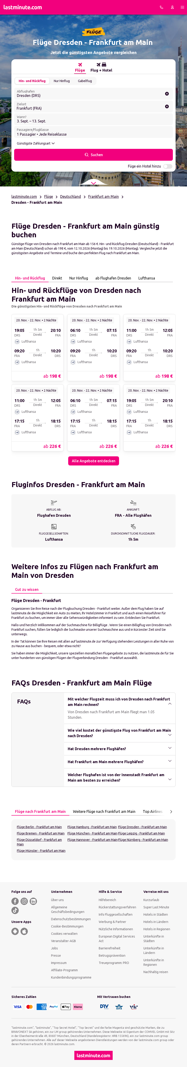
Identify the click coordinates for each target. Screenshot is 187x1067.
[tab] (80, 67)
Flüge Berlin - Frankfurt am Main (39, 827)
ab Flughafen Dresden (113, 278)
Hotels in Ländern (155, 922)
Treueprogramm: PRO (114, 963)
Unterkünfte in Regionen (153, 962)
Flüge (48, 196)
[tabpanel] (93, 373)
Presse (56, 955)
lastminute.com (24, 196)
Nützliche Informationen (116, 929)
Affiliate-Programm (64, 970)
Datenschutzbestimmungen (71, 919)
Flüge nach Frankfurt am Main (40, 811)
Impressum (59, 963)
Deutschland (70, 196)
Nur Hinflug (62, 81)
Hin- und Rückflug (32, 81)
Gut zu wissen (27, 589)
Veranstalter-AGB (63, 941)
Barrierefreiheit (109, 948)
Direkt (57, 278)
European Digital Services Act (117, 939)
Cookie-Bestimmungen (67, 926)
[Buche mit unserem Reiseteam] (161, 7)
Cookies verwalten (64, 933)
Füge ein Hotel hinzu (144, 166)
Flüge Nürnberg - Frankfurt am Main (143, 840)
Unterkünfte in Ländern (153, 950)
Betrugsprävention (112, 955)
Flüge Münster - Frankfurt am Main (41, 851)
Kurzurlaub (151, 900)
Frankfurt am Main (103, 196)
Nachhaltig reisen (155, 972)
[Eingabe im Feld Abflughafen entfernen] (167, 94)
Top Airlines (153, 811)
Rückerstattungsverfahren (117, 907)
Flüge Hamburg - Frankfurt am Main (92, 827)
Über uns (57, 900)
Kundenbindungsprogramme (71, 977)
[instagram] (24, 901)
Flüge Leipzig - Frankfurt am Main (141, 833)
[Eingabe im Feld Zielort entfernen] (167, 106)
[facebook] (15, 901)
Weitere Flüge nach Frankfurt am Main (104, 811)
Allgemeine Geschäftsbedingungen (67, 909)
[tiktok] (15, 910)
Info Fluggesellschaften (115, 914)
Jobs (54, 948)
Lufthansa (146, 278)
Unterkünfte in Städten (153, 939)
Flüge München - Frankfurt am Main (92, 833)
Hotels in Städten (155, 914)
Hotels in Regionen (156, 929)
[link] (37, 347)
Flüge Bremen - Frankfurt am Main (41, 833)
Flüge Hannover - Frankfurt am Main (93, 840)
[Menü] (182, 7)
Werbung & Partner (112, 922)
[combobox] (93, 94)
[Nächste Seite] (171, 811)
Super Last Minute (156, 907)
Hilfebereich (107, 900)
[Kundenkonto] (172, 7)
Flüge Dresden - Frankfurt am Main (142, 827)
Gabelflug (85, 81)
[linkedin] (33, 901)
